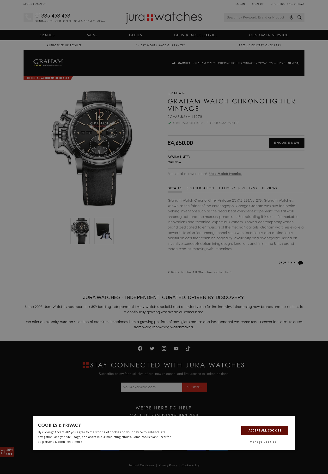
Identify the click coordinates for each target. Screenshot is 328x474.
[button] (265, 442)
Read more (74, 442)
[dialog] (164, 433)
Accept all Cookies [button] (265, 430)
